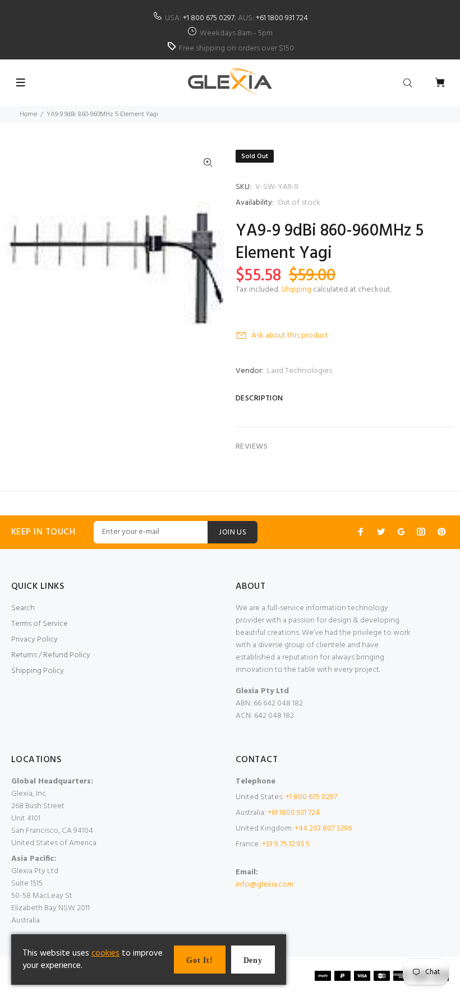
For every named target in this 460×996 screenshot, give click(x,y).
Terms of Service (39, 623)
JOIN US (232, 532)
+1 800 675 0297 (208, 18)
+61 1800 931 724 (282, 18)
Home (28, 114)
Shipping (296, 289)
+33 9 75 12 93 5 (286, 844)
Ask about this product (289, 335)
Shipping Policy (37, 671)
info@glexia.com (264, 884)
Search (23, 608)
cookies (105, 953)
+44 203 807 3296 (323, 828)
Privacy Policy (34, 639)
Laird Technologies (299, 371)
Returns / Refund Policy (50, 655)
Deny (253, 960)
